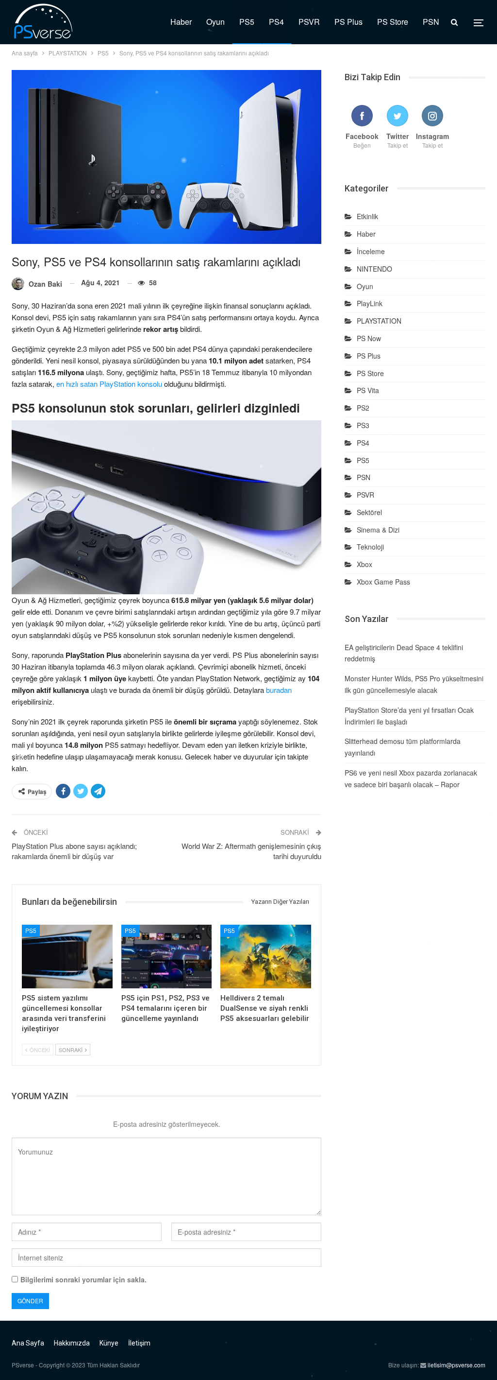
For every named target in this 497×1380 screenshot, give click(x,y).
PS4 (276, 21)
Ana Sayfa (28, 1343)
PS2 (363, 408)
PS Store (392, 21)
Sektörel (369, 512)
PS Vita (368, 390)
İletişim (139, 1343)
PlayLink (369, 303)
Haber (181, 21)
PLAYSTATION (379, 321)
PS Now (369, 338)
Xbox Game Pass (383, 581)
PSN (431, 21)
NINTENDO (374, 269)
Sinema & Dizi (378, 530)
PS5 (246, 21)
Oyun (215, 21)
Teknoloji (370, 547)
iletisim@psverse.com (456, 1365)
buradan (279, 690)
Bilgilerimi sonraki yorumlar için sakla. (83, 1279)
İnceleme (371, 251)
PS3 (363, 425)
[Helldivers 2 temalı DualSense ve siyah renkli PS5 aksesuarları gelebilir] (265, 956)
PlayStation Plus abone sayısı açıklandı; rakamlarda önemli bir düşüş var (74, 851)
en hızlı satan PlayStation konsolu (109, 384)
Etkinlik (367, 216)
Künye (108, 1343)
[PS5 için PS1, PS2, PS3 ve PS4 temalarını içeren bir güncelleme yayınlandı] (166, 956)
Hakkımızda (72, 1343)
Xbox (364, 564)
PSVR (309, 21)
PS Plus (348, 21)
